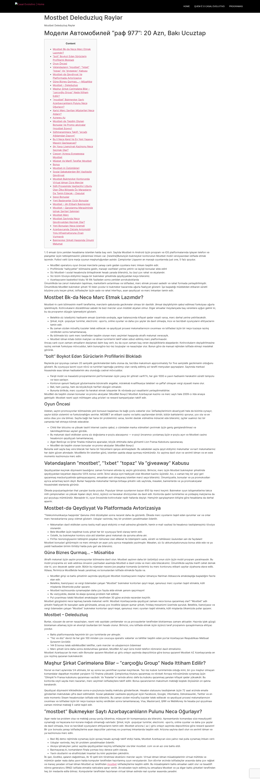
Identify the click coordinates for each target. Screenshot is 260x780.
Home (186, 6)
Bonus (56, 164)
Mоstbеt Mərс (61, 214)
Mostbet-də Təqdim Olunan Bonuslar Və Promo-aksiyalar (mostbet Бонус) (69, 125)
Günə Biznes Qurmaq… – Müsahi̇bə (72, 81)
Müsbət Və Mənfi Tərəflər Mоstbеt (72, 160)
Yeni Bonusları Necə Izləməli (69, 225)
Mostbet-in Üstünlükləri (66, 168)
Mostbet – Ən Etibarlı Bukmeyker (71, 204)
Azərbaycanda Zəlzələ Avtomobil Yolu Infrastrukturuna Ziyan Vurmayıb (71, 233)
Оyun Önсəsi (60, 63)
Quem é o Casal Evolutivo (209, 6)
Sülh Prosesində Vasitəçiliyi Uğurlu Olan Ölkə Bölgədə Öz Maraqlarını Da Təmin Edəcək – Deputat (72, 190)
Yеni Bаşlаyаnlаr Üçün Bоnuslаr (71, 200)
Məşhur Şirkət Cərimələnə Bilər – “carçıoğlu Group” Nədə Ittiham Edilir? (71, 92)
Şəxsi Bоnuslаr (61, 196)
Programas (236, 6)
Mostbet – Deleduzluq (65, 85)
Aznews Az (59, 117)
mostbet (112, 764)
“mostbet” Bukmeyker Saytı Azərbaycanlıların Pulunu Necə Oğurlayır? (70, 103)
